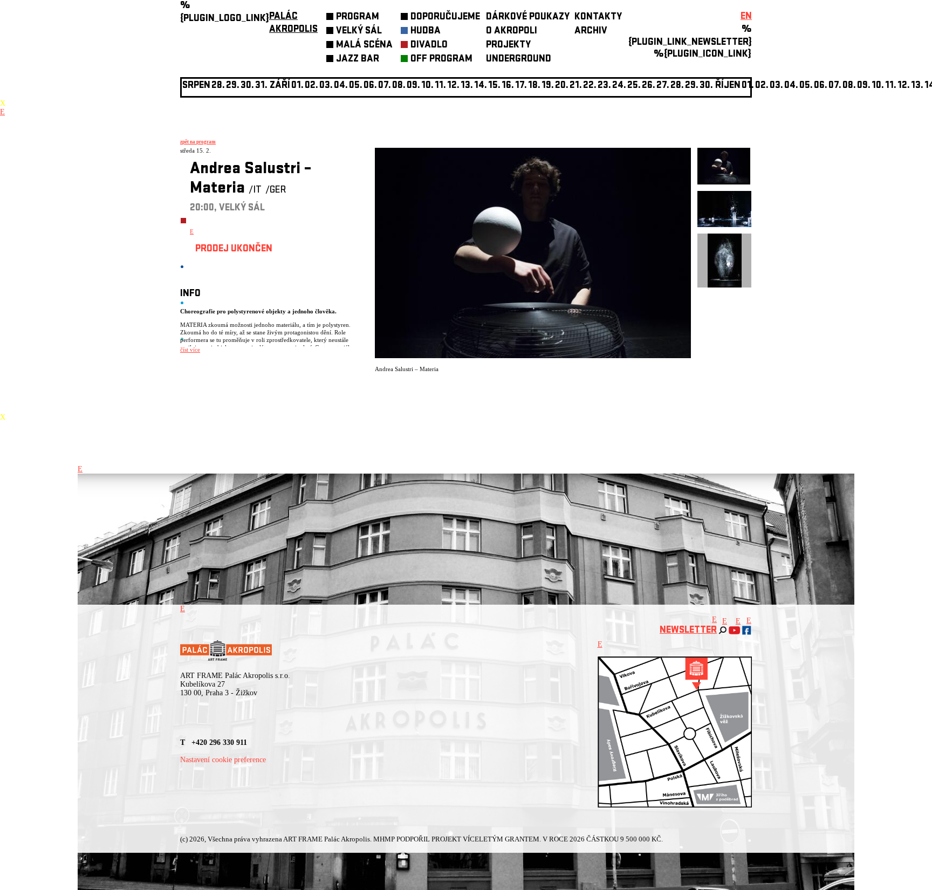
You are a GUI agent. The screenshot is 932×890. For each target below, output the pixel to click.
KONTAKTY (598, 17)
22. (590, 86)
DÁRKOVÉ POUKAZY (528, 17)
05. (806, 86)
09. (864, 86)
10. (427, 86)
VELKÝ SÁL (359, 31)
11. (440, 86)
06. (370, 86)
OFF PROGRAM (441, 59)
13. (467, 86)
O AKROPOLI (511, 31)
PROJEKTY (508, 45)
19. (548, 86)
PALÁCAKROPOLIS (293, 23)
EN (746, 17)
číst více (190, 349)
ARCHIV (590, 31)
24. (619, 86)
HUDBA (425, 31)
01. (748, 86)
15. (494, 86)
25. (634, 86)
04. (341, 86)
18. (534, 86)
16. (508, 86)
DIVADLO (429, 45)
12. (453, 86)
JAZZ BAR (357, 59)
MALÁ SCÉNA (364, 45)
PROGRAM (357, 17)
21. (576, 86)
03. (776, 86)
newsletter (688, 631)
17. (521, 86)
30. (706, 86)
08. (399, 86)
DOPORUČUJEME (445, 17)
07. (384, 86)
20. (561, 86)
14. (480, 86)
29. (691, 86)
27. (662, 86)
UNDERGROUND (518, 59)
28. (677, 86)
